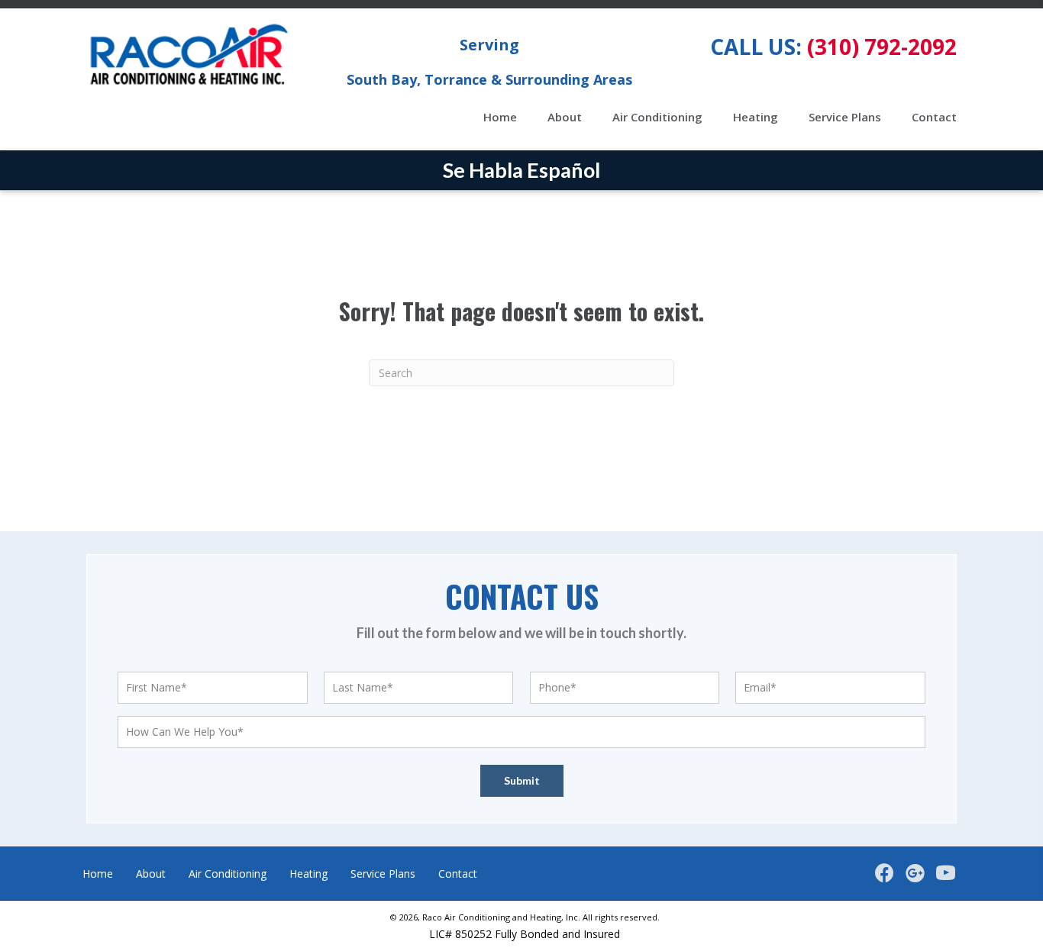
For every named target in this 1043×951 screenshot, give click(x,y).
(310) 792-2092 (882, 46)
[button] (884, 873)
